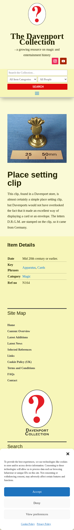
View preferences (37, 514)
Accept (37, 491)
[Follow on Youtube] (63, 61)
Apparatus (29, 267)
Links (10, 355)
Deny (37, 503)
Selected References (19, 349)
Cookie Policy (28, 524)
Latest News (14, 343)
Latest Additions (17, 337)
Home (11, 325)
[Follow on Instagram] (55, 61)
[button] (68, 454)
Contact (12, 380)
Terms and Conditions (21, 368)
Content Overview (18, 331)
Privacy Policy (44, 524)
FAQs (10, 374)
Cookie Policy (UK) (19, 362)
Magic (26, 276)
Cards (41, 267)
